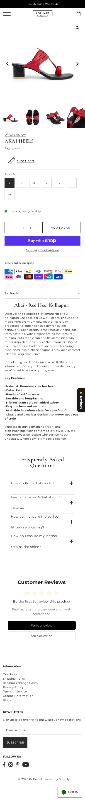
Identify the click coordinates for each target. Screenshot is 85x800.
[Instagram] (10, 764)
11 (71, 182)
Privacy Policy (13, 687)
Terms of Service (15, 691)
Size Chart (25, 161)
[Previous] (8, 63)
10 (59, 182)
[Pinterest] (17, 764)
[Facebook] (4, 764)
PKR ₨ (73, 792)
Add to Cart (61, 227)
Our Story (10, 674)
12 (9, 195)
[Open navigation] (8, 14)
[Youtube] (25, 764)
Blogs (7, 700)
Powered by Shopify (55, 779)
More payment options (42, 250)
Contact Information (18, 695)
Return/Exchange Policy (20, 683)
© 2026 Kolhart (29, 779)
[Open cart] (78, 13)
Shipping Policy (14, 678)
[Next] (77, 63)
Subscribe (15, 742)
